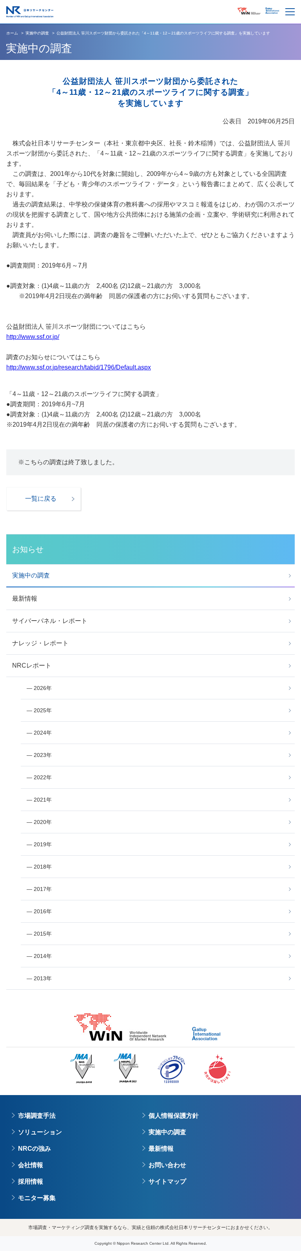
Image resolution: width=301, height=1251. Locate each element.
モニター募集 (37, 1198)
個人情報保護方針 (174, 1115)
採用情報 (30, 1181)
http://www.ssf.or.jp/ (32, 336)
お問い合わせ (167, 1165)
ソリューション (40, 1132)
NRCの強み (34, 1148)
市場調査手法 (37, 1115)
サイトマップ (167, 1181)
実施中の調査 (167, 1132)
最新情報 (161, 1148)
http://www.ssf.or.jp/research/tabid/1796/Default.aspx (78, 367)
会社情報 (30, 1165)
